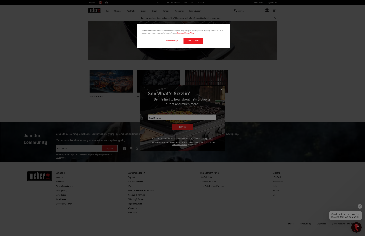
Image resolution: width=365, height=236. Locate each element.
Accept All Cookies (193, 41)
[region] (183, 36)
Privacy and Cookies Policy (185, 33)
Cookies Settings (172, 41)
